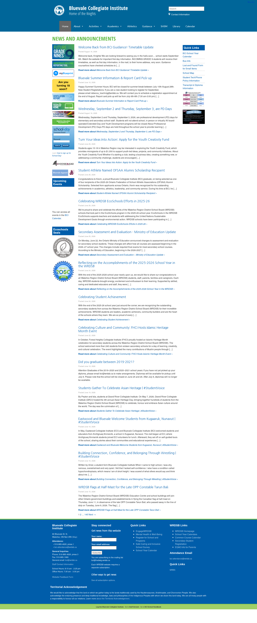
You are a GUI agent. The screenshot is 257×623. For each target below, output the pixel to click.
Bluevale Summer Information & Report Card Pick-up (115, 78)
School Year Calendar (146, 550)
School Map (188, 72)
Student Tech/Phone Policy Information (192, 79)
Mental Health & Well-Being (149, 534)
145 (86, 514)
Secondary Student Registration (184, 542)
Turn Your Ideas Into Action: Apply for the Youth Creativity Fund (123, 139)
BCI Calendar (60, 217)
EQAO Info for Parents (185, 547)
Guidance (147, 26)
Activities (94, 26)
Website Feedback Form (62, 576)
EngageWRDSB (144, 531)
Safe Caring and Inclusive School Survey (148, 545)
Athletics (132, 26)
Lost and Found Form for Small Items (193, 67)
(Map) (74, 536)
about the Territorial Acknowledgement (113, 598)
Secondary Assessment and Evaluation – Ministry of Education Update (127, 231)
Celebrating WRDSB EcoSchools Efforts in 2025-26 (114, 201)
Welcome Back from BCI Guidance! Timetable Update (116, 47)
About (77, 26)
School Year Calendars (186, 534)
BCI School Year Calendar (191, 55)
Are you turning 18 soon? (63, 85)
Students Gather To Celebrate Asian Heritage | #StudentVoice (121, 388)
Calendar (190, 26)
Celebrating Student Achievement (102, 296)
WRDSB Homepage (184, 531)
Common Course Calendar (188, 537)
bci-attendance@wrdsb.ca (65, 547)
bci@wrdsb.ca (71, 560)
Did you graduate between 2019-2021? (106, 361)
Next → (92, 514)
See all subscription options (103, 580)
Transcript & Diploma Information (193, 86)
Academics (113, 26)
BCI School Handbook (153, 607)
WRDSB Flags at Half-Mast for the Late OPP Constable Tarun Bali (123, 487)
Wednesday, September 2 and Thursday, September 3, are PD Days (125, 108)
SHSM (164, 26)
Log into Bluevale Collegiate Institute (110, 607)
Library (176, 26)
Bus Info (186, 60)
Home (65, 26)
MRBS (172, 569)
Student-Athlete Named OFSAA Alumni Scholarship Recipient (121, 170)
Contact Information (180, 14)
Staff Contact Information (62, 564)
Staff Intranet (134, 607)
